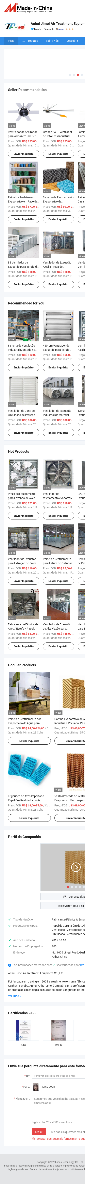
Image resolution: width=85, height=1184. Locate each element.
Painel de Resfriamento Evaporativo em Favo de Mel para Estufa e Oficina (23, 201)
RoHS (58, 1045)
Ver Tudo (13, 996)
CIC (23, 1045)
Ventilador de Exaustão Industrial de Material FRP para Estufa (57, 415)
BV (82, 965)
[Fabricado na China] (29, 8)
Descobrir (72, 41)
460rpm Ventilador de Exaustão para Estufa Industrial (56, 350)
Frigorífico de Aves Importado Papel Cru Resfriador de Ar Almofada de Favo (26, 800)
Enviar (39, 1132)
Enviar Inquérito (24, 153)
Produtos (32, 41)
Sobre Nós (52, 41)
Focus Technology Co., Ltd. (69, 1162)
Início (11, 41)
